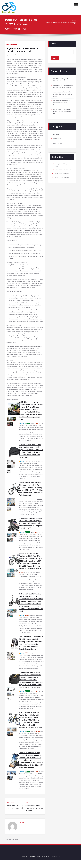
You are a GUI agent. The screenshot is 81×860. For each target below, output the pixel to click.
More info (34, 425)
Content (48, 856)
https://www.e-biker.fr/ (62, 177)
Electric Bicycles (19, 55)
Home (74, 20)
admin (10, 55)
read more (28, 440)
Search (54, 43)
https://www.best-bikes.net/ (63, 170)
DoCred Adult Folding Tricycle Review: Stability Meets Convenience (61, 103)
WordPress (36, 856)
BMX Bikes (56, 134)
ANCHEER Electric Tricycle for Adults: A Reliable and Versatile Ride (62, 111)
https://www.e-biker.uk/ (62, 173)
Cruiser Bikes (57, 138)
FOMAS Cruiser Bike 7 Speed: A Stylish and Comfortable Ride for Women (62, 94)
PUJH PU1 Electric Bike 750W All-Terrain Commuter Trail (61, 22)
